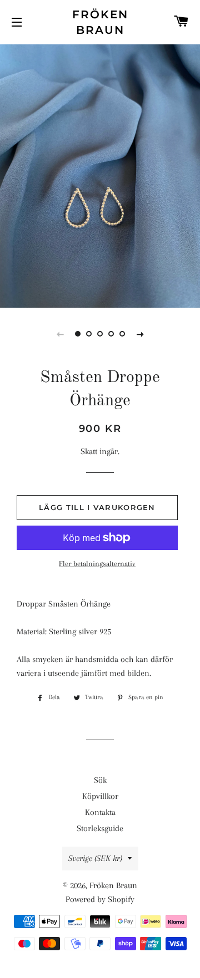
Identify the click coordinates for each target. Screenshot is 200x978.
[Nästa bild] (140, 334)
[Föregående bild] (60, 334)
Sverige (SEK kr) (95, 858)
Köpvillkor (100, 796)
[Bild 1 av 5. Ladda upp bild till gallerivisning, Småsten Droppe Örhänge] (77, 333)
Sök (100, 780)
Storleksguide (100, 828)
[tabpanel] (100, 175)
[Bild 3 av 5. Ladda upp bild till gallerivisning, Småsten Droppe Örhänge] (100, 333)
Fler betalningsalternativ (97, 563)
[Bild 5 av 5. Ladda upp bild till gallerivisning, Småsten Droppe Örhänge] (122, 333)
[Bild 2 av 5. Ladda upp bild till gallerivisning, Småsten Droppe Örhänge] (88, 333)
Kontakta (100, 812)
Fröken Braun (100, 22)
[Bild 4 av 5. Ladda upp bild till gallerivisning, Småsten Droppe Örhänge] (111, 333)
